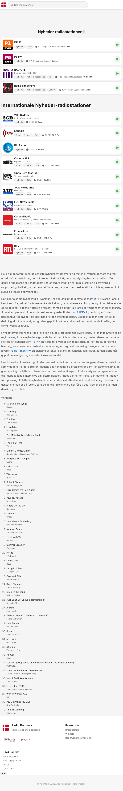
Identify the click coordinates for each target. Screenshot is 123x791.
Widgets (69, 733)
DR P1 (97, 298)
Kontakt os (8, 768)
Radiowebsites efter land (78, 737)
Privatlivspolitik (10, 756)
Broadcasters (72, 729)
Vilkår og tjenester (12, 760)
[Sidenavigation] (117, 5)
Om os (6, 764)
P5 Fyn (36, 341)
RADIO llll (82, 312)
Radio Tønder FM (20, 350)
